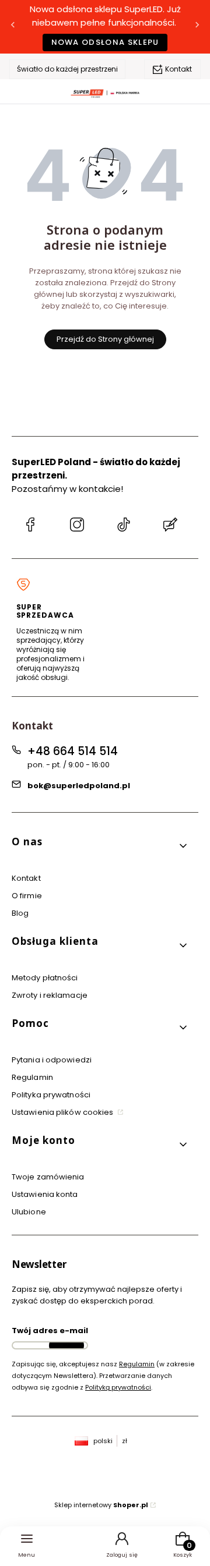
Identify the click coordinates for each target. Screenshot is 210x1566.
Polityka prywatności (51, 1094)
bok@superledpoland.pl (78, 785)
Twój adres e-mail (50, 1330)
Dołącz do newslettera (66, 1345)
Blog (20, 913)
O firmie (27, 895)
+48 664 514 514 (72, 751)
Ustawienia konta (45, 1194)
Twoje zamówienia (48, 1176)
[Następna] (197, 27)
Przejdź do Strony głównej (105, 339)
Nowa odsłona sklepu (105, 42)
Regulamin (32, 1077)
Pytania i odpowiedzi (52, 1059)
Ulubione (29, 1211)
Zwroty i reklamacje (50, 995)
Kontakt (178, 69)
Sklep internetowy (101, 1505)
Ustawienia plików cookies (64, 1112)
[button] (100, 846)
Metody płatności (45, 977)
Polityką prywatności (118, 1387)
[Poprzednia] (12, 27)
